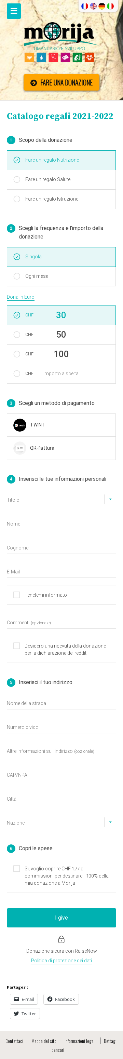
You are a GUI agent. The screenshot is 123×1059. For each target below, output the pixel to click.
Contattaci (14, 1040)
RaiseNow (86, 951)
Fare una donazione (66, 82)
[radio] (61, 425)
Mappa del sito (43, 1040)
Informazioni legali (80, 1040)
